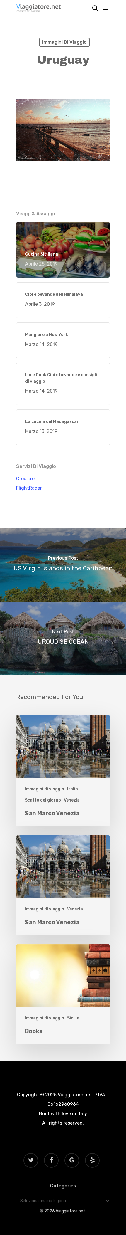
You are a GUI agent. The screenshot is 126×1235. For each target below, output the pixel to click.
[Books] (63, 994)
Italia (72, 789)
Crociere (25, 478)
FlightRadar (29, 488)
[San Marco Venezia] (63, 770)
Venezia (72, 800)
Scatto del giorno (43, 800)
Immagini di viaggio (64, 42)
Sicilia (73, 1018)
